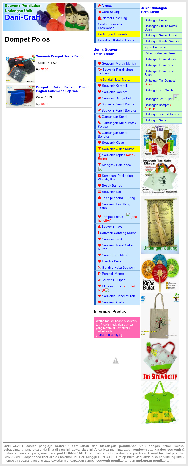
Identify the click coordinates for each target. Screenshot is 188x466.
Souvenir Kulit (112, 239)
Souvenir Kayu (112, 226)
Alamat (107, 5)
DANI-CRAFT (108, 457)
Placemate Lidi (112, 286)
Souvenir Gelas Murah (118, 149)
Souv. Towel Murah (116, 255)
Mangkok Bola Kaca (116, 165)
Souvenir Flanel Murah (118, 296)
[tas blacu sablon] (160, 337)
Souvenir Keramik (115, 85)
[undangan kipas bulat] (160, 291)
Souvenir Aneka (113, 302)
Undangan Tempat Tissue (162, 114)
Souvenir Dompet (114, 92)
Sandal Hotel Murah (116, 79)
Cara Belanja (111, 12)
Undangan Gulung (156, 20)
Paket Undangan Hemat (160, 53)
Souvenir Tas (111, 192)
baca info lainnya (109, 335)
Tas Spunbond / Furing (118, 198)
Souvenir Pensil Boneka (119, 110)
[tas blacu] (160, 195)
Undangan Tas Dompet (160, 80)
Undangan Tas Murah (159, 90)
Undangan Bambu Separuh (162, 41)
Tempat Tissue (112, 217)
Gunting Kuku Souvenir (118, 267)
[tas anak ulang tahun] (160, 422)
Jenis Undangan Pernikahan (154, 10)
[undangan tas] (160, 157)
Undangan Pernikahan (114, 34)
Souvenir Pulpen (113, 280)
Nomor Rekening (114, 18)
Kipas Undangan (155, 47)
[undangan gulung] (160, 252)
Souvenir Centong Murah (118, 233)
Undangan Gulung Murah (161, 35)
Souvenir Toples (113, 155)
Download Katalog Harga (116, 40)
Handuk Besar (112, 261)
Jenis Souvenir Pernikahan (107, 51)
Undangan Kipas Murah (160, 59)
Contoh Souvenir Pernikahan (110, 26)
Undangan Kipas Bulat (159, 65)
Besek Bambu (112, 185)
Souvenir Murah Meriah (119, 63)
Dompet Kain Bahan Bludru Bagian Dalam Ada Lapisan (63, 89)
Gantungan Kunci (114, 116)
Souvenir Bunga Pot (116, 98)
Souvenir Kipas (113, 142)
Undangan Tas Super (158, 99)
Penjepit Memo (113, 273)
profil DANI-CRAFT (71, 453)
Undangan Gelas (156, 120)
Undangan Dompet (157, 105)
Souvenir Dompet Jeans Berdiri (60, 56)
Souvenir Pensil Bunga (118, 104)
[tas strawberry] (160, 379)
